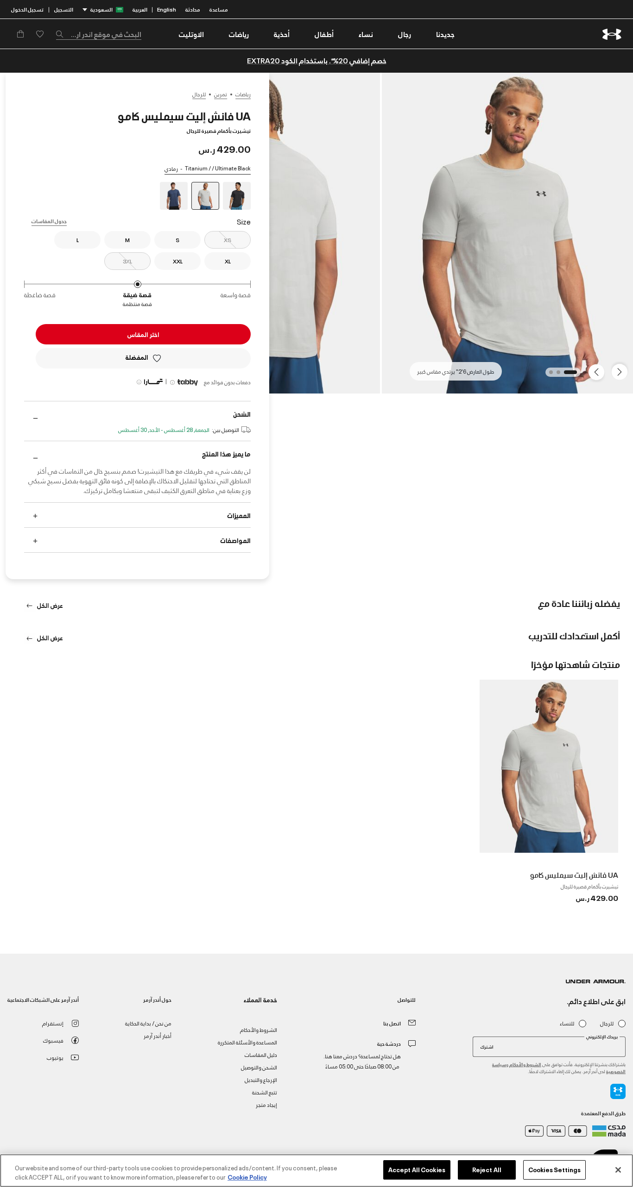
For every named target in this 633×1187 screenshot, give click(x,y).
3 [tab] (548, 375)
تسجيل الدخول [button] (27, 9)
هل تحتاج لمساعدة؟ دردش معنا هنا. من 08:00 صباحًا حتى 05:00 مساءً (362, 1061)
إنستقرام (52, 1023)
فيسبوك (53, 1040)
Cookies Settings (554, 1169)
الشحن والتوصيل (259, 1067)
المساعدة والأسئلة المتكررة (247, 1042)
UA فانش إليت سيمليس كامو (574, 874)
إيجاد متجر (266, 1104)
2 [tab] (555, 375)
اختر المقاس (143, 334)
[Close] (618, 1170)
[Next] (597, 371)
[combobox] (98, 34)
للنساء (567, 1023)
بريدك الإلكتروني (602, 1036)
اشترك (487, 1046)
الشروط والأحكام (525, 1064)
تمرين (220, 94)
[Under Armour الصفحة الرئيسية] (612, 34)
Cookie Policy (247, 1177)
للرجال (199, 94)
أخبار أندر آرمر (157, 1035)
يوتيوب (55, 1057)
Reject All (486, 1169)
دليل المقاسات (261, 1054)
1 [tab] (572, 375)
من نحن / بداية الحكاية (148, 1023)
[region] (316, 1170)
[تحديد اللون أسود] (237, 196)
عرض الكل (49, 604)
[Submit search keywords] (62, 34)
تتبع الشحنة (264, 1092)
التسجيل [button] (63, 9)
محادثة (192, 9)
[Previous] (621, 371)
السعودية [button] (101, 9)
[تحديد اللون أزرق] (174, 196)
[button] (405, 34)
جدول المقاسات (49, 221)
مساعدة (218, 9)
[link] (445, 34)
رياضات (243, 94)
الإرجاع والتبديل (261, 1079)
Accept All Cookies (416, 1169)
